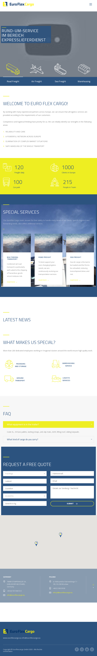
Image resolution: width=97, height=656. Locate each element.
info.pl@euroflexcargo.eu (62, 592)
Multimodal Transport (12, 258)
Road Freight (45, 257)
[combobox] (25, 473)
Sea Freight (75, 257)
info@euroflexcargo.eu (16, 595)
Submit (70, 503)
